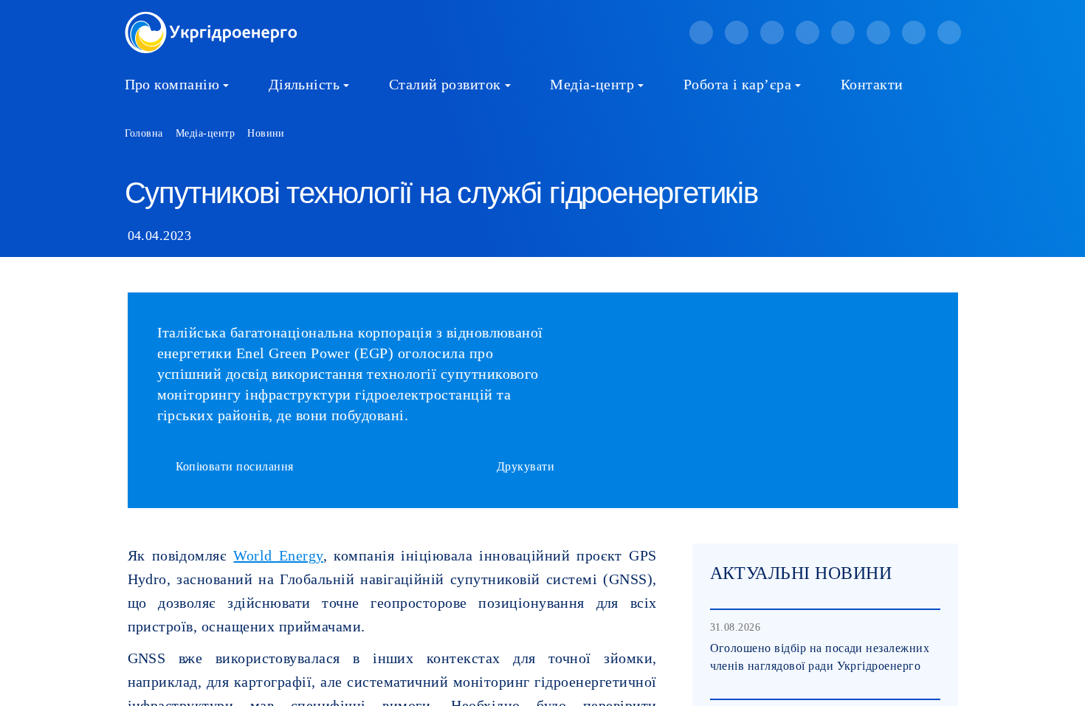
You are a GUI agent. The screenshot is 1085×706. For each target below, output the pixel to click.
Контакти (872, 84)
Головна (144, 133)
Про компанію (172, 84)
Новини (266, 133)
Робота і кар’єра (737, 84)
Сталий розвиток (445, 84)
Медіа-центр (592, 84)
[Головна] (211, 20)
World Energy (278, 555)
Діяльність (304, 84)
